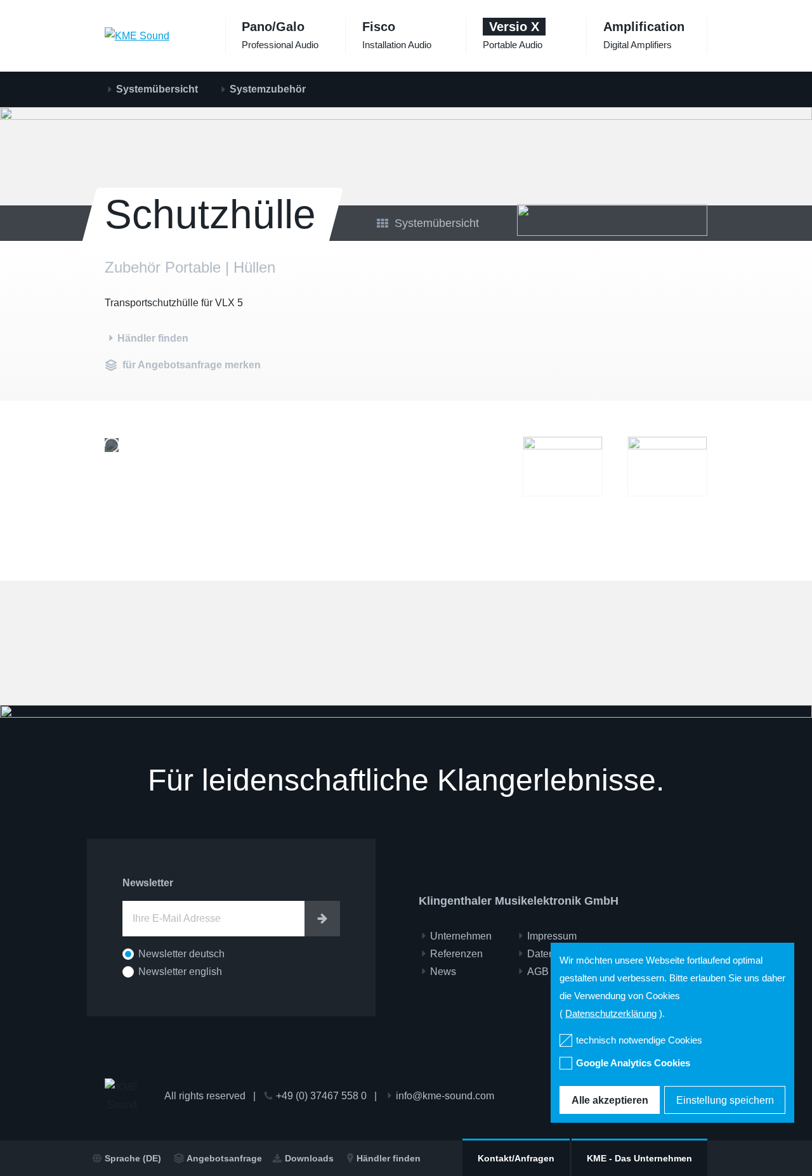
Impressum (552, 936)
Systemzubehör (268, 89)
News (443, 971)
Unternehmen (639, 1158)
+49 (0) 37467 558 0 (321, 1095)
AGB (538, 971)
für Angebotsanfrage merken (191, 364)
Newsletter (147, 882)
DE (133, 1158)
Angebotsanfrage (224, 1158)
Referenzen (456, 953)
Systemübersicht (157, 89)
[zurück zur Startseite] (137, 35)
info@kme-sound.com (445, 1095)
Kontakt (516, 1158)
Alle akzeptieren (610, 1100)
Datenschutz (555, 953)
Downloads (309, 1158)
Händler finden (389, 1158)
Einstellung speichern (725, 1100)
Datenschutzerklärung (611, 1013)
